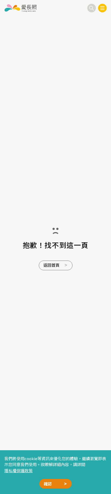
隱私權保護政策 (18, 470)
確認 (48, 483)
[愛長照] (20, 8)
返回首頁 (51, 265)
